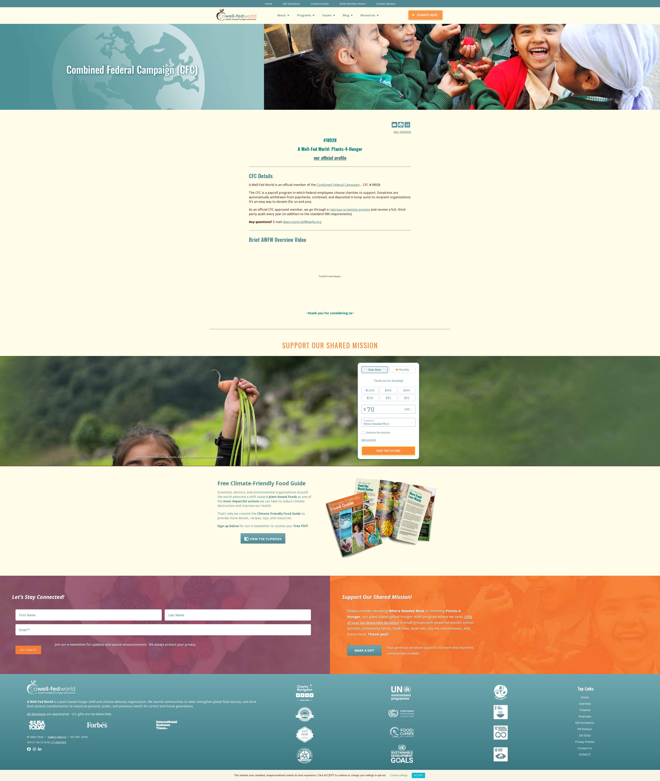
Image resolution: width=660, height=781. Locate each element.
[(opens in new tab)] (37, 733)
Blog (346, 15)
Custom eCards (320, 3)
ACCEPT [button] (418, 775)
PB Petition (585, 729)
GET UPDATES (28, 649)
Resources (368, 15)
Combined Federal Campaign (338, 185)
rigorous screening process (349, 209)
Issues (327, 15)
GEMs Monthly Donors (352, 3)
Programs (304, 15)
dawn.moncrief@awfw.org (302, 222)
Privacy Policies (585, 742)
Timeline (584, 710)
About (282, 15)
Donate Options (385, 3)
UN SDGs (585, 735)
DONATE (585, 754)
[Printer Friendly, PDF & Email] (401, 125)
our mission (402, 132)
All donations (36, 714)
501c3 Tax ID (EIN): (46, 742)
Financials (585, 716)
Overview (585, 704)
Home (268, 3)
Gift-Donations (291, 3)
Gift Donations (584, 723)
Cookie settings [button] (399, 775)
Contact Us (585, 748)
